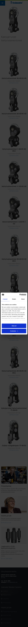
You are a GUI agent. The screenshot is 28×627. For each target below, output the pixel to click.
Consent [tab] (5, 299)
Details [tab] (14, 299)
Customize (13, 331)
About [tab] (23, 299)
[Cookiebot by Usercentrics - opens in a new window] (19, 295)
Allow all (14, 325)
